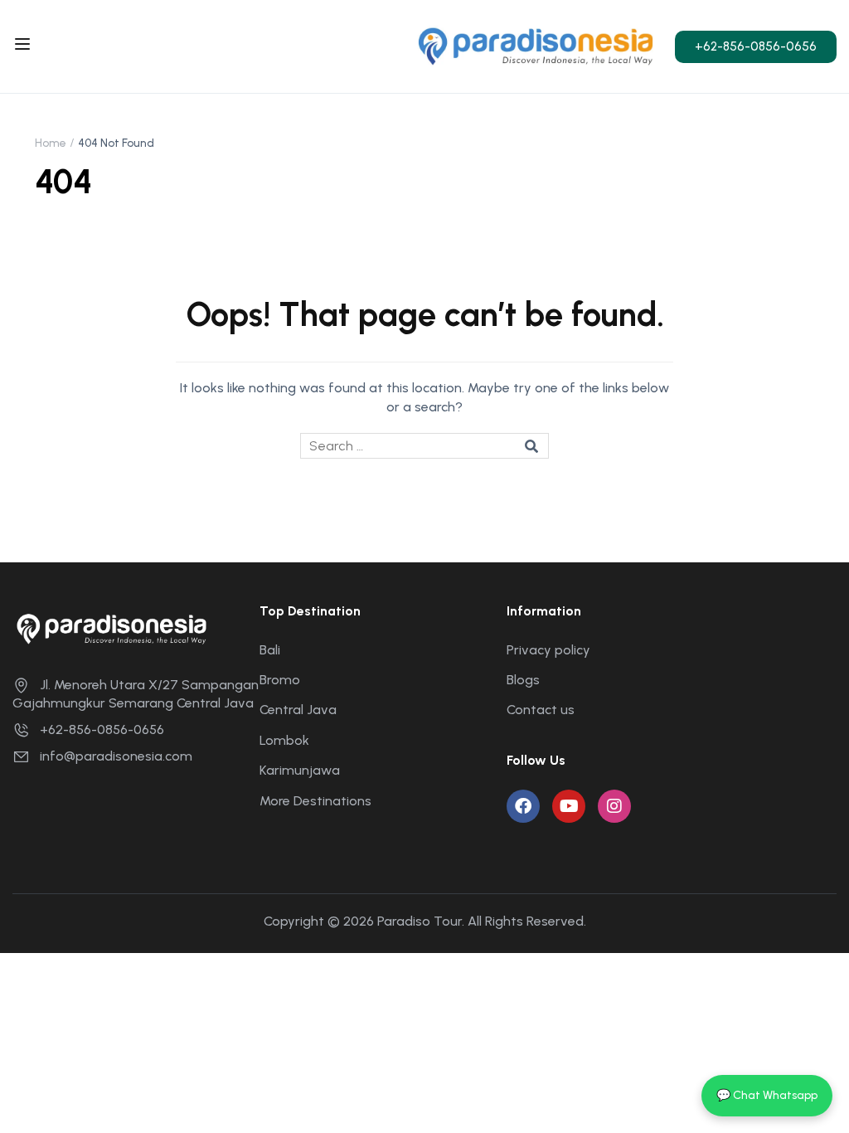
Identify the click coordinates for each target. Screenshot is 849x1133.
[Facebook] (523, 806)
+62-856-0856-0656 (102, 729)
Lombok (284, 740)
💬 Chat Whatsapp (766, 1095)
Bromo (280, 680)
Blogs (523, 680)
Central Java (298, 709)
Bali (270, 650)
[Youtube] (568, 806)
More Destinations (315, 801)
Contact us (541, 709)
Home (50, 143)
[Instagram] (614, 806)
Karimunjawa (300, 770)
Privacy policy (548, 650)
